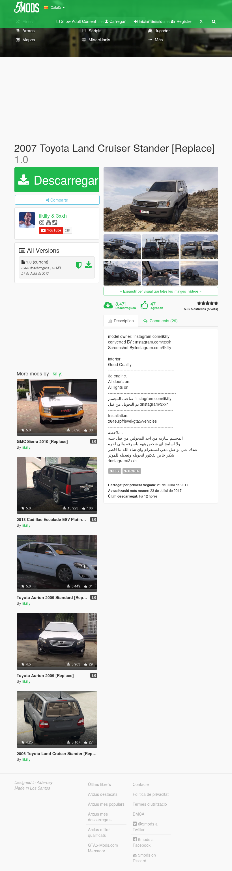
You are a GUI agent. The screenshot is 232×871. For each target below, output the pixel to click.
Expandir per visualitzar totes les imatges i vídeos (160, 291)
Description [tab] (122, 320)
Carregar (117, 21)
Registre (183, 21)
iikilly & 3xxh (53, 215)
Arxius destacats (102, 794)
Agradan (157, 308)
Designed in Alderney (33, 782)
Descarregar (64, 179)
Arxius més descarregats (99, 816)
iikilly (55, 373)
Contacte (141, 784)
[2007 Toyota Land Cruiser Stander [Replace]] (161, 199)
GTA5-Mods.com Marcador (103, 847)
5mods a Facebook (143, 842)
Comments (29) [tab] (162, 320)
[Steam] (54, 222)
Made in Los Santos (32, 788)
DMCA (138, 814)
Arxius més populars (106, 804)
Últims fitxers (99, 784)
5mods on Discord (144, 857)
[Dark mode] (202, 21)
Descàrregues (125, 308)
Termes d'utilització (150, 804)
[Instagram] (41, 222)
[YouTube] (48, 222)
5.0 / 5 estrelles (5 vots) (201, 308)
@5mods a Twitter (145, 826)
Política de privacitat (151, 794)
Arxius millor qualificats (99, 832)
